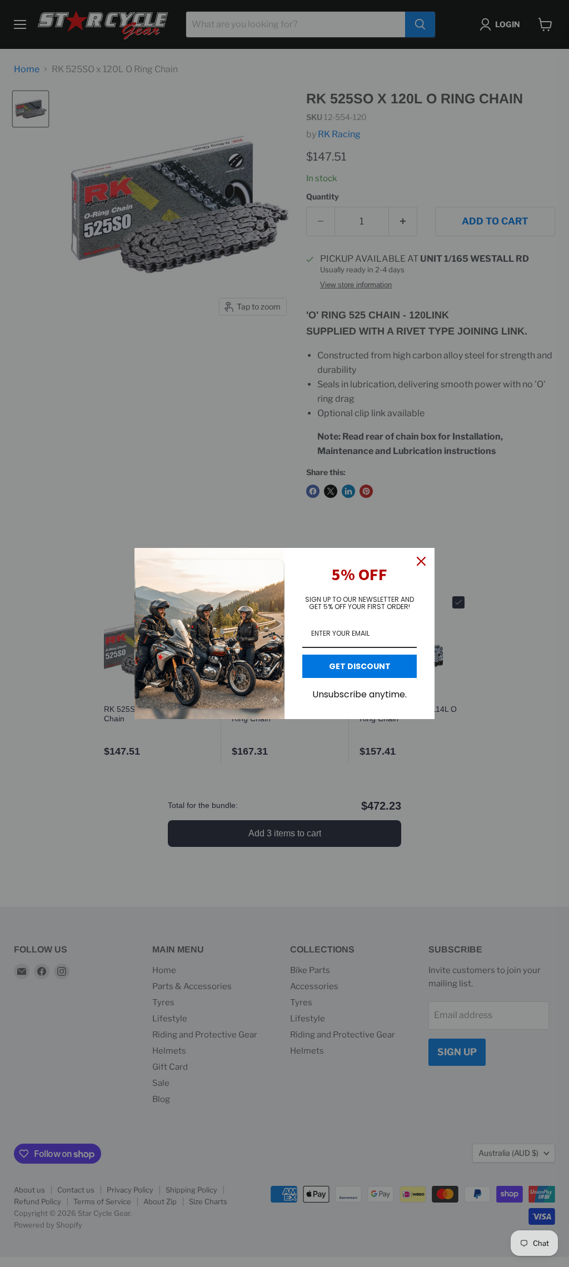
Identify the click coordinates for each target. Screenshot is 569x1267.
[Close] (421, 561)
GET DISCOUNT (360, 666)
